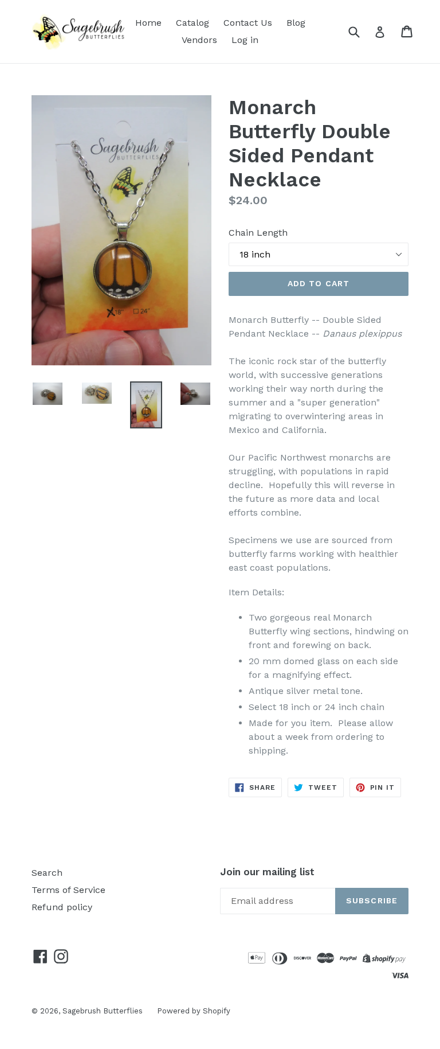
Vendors (199, 39)
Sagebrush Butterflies (102, 1011)
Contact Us (247, 22)
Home (148, 22)
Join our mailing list (267, 872)
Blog (295, 22)
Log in (244, 39)
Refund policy (62, 907)
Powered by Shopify (193, 1011)
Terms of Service (68, 889)
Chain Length (258, 232)
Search (47, 872)
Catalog (192, 22)
